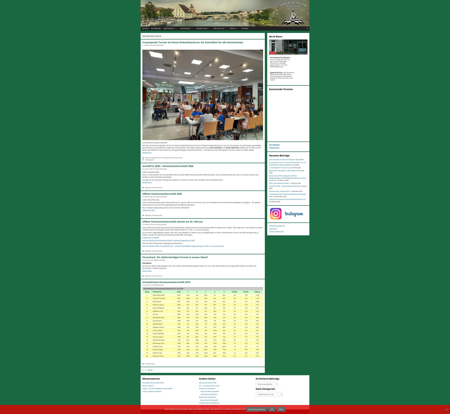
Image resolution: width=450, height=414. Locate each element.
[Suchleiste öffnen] (307, 28)
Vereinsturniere (185, 28)
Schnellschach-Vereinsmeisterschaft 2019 (166, 282)
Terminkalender (156, 28)
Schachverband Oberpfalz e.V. (209, 403)
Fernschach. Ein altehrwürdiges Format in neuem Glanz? (175, 257)
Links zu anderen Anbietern (151, 391)
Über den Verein (218, 28)
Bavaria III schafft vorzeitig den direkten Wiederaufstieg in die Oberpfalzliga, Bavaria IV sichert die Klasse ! (287, 178)
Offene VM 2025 (148, 210)
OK (272, 409)
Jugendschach (156, 158)
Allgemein (148, 158)
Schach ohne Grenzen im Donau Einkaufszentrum (286, 199)
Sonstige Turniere (202, 28)
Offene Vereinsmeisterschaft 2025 (162, 193)
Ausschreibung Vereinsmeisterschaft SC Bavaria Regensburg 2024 (168, 240)
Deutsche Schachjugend (209, 394)
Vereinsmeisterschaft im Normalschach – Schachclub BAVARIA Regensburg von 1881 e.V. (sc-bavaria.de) (183, 246)
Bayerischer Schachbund (207, 397)
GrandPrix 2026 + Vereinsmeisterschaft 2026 (167, 166)
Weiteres (233, 28)
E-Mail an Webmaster (276, 232)
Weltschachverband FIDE (207, 383)
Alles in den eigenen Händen (279, 183)
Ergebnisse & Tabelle (150, 238)
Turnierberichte (167, 158)
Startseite (145, 28)
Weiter (151, 370)
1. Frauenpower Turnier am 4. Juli (280, 168)
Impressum (273, 229)
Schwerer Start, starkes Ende (279, 191)
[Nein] (447, 409)
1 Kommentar (149, 160)
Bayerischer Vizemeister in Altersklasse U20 (284, 171)
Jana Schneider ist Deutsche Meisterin (282, 160)
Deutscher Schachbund (207, 388)
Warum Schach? (148, 386)
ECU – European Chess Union (209, 386)
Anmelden (245, 28)
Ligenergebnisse (168, 28)
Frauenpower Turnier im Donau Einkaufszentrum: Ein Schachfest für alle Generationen (192, 42)
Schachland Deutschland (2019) (153, 383)
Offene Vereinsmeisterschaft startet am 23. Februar (172, 221)
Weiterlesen (147, 153)
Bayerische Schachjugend (209, 400)
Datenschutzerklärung (277, 226)
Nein (281, 409)
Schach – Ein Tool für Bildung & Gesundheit (157, 388)
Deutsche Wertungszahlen (210, 391)
